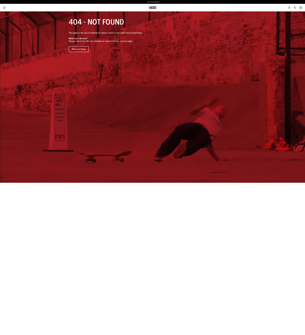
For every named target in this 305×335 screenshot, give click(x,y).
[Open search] (295, 7)
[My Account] (289, 7)
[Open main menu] (4, 7)
